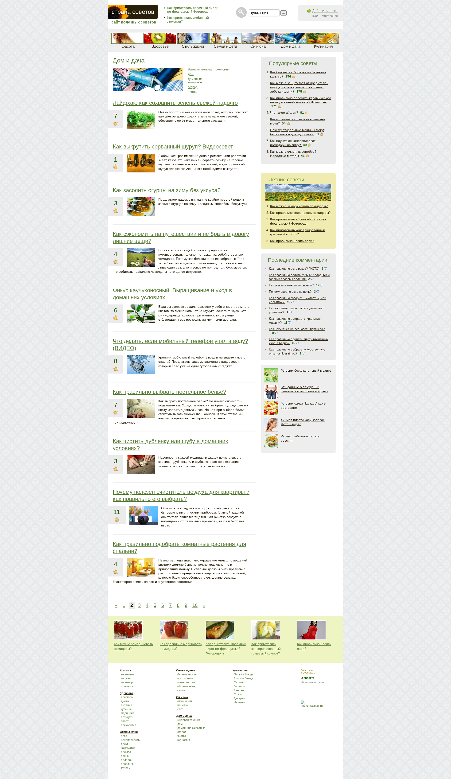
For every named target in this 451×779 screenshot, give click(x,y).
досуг (124, 744)
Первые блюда (243, 674)
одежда (126, 752)
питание (126, 705)
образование (186, 686)
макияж (126, 678)
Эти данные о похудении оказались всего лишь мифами (304, 389)
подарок (126, 760)
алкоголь (127, 697)
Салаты (239, 682)
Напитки (239, 702)
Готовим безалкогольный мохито (306, 370)
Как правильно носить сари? (292, 241)
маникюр (127, 682)
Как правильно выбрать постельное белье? (169, 392)
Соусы (238, 694)
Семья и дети (225, 46)
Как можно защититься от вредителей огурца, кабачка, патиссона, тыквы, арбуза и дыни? (299, 87)
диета (125, 701)
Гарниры (239, 686)
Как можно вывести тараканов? (292, 285)
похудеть (127, 717)
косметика (128, 674)
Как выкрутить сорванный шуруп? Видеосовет (173, 146)
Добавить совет (325, 11)
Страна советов (133, 11)
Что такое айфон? (284, 112)
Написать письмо (312, 682)
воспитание (185, 678)
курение (126, 709)
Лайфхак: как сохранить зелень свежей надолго (175, 103)
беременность (187, 674)
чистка (192, 91)
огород (193, 87)
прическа (127, 686)
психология (128, 725)
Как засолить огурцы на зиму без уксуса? (166, 190)
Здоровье (160, 46)
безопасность (130, 740)
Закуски (239, 690)
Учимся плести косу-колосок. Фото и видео (303, 422)
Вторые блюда (243, 678)
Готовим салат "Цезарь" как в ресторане (303, 405)
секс (180, 709)
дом (191, 74)
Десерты (239, 698)
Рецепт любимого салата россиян (300, 438)
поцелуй (183, 705)
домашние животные (195, 80)
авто (124, 736)
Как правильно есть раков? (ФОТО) (294, 268)
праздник (127, 764)
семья (181, 690)
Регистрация (329, 16)
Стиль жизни (193, 46)
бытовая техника (200, 69)
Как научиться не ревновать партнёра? (297, 329)
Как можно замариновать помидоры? (299, 206)
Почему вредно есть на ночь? (290, 291)
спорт (125, 721)
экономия (222, 69)
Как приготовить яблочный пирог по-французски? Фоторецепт (192, 9)
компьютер (128, 748)
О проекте (308, 678)
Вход (315, 16)
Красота (128, 46)
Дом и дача (290, 46)
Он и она (258, 46)
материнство (186, 682)
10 (195, 605)
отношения (185, 701)
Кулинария (323, 46)
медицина (127, 713)
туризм (125, 768)
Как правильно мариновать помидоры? (300, 212)
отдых (125, 756)
